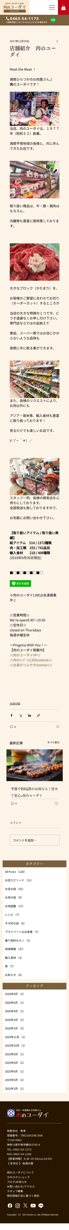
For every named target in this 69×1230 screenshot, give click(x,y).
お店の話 (15, 703)
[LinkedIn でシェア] (29, 715)
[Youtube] (33, 1206)
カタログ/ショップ (18, 1177)
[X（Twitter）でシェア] (20, 715)
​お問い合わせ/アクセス (21, 1186)
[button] (63, 7)
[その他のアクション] (57, 41)
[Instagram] (18, 1206)
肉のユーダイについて (20, 1172)
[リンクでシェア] (38, 715)
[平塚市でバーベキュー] (34, 765)
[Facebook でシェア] (11, 715)
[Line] (53, 20)
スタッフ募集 (15, 1191)
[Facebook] (10, 1206)
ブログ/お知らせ (17, 1182)
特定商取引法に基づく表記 (23, 1195)
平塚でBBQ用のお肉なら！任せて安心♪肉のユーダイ (34, 792)
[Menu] (52, 7)
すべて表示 (53, 742)
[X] (25, 1206)
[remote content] (22, 584)
